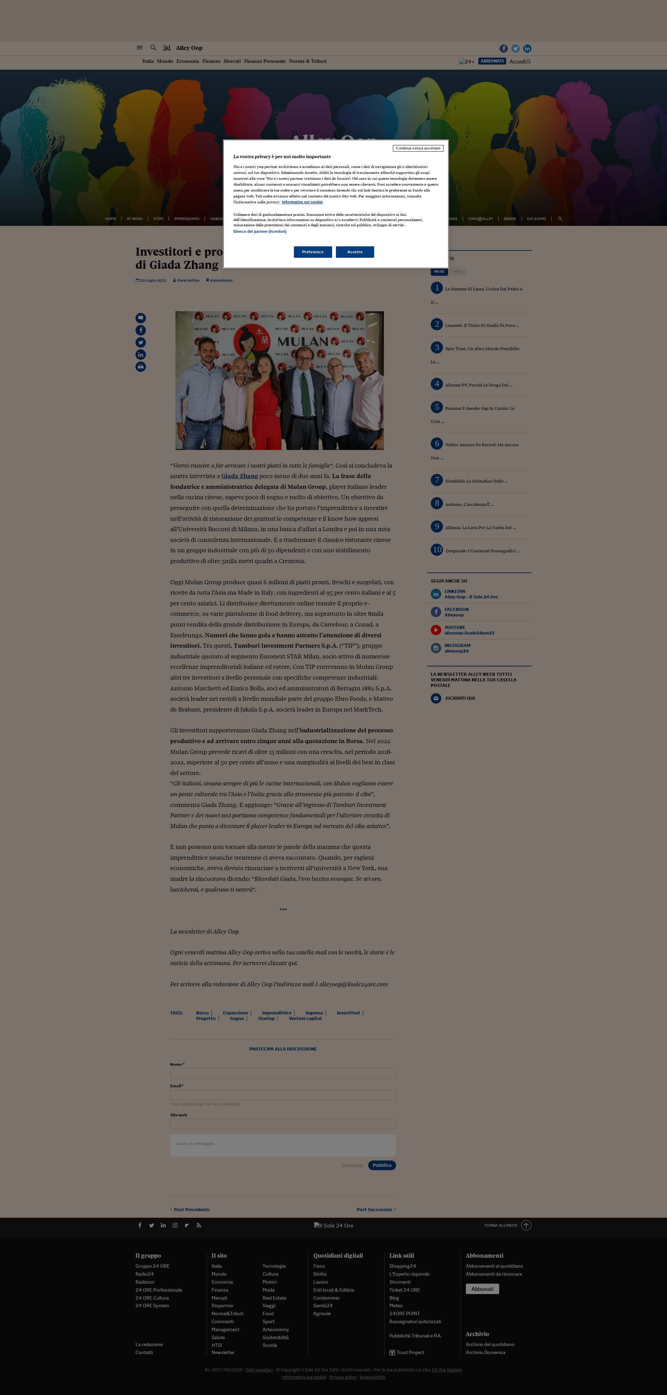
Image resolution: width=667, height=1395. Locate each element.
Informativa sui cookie (302, 202)
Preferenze (313, 252)
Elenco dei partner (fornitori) (260, 231)
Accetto (355, 252)
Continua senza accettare (418, 148)
